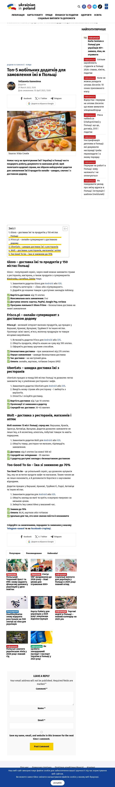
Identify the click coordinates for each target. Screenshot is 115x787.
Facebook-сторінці (41, 528)
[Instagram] (89, 6)
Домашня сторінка (41, 767)
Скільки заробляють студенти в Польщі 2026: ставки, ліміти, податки (94, 66)
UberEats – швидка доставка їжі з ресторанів (34, 246)
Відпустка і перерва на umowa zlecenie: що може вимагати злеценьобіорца (94, 103)
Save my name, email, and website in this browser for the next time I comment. (41, 737)
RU (106, 5)
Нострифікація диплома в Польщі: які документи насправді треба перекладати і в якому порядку (94, 147)
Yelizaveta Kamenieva (29, 81)
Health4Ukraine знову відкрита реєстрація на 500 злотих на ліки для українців (16, 617)
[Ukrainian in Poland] (21, 7)
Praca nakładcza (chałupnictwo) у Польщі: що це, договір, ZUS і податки (93, 123)
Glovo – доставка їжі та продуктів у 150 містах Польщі (34, 234)
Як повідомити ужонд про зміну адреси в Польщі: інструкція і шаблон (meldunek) (94, 187)
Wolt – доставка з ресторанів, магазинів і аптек (36, 250)
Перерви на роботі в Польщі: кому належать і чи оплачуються (95, 169)
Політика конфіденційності (69, 767)
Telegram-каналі (16, 528)
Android (49, 283)
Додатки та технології (15, 65)
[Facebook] (84, 6)
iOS (60, 283)
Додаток (22, 84)
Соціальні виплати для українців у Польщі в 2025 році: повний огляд (65, 579)
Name (41, 708)
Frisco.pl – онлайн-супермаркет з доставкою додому (34, 241)
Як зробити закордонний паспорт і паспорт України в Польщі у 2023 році (41, 652)
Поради (28, 65)
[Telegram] (95, 6)
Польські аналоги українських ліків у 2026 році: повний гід (16, 651)
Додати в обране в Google (42, 104)
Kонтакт (91, 767)
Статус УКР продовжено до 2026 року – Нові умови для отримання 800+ (41, 579)
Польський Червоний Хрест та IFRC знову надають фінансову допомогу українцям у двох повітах (17, 582)
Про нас (24, 767)
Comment (41, 688)
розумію (57, 783)
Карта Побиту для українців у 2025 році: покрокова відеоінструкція (40, 615)
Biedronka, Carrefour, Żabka (21, 278)
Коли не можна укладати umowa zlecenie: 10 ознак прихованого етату (94, 85)
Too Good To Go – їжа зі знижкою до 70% (31, 254)
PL (106, 8)
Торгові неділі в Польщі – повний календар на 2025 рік (66, 615)
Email (41, 720)
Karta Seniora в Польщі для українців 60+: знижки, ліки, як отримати (96, 46)
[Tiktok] (100, 6)
